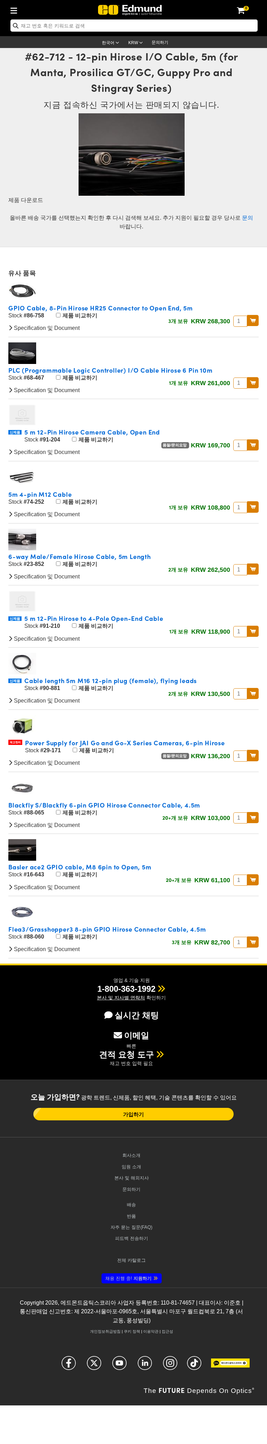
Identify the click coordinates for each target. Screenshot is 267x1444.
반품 (131, 1216)
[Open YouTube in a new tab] (119, 1366)
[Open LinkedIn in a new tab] (145, 1366)
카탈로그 (131, 1260)
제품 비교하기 (79, 315)
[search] (134, 25)
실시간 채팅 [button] (137, 1015)
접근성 (167, 1331)
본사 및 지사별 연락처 (121, 997)
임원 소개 (131, 1166)
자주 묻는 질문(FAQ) (131, 1227)
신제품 (15, 432)
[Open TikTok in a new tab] (194, 1366)
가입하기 (133, 1114)
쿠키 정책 (132, 1331)
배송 (131, 1204)
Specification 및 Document (46, 328)
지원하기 (128, 1278)
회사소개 (131, 1155)
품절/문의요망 (175, 445)
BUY (253, 320)
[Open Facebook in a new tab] (69, 1366)
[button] (126, 988)
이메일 (136, 1035)
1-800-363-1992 (126, 988)
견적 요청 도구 (126, 1054)
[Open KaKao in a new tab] (230, 1366)
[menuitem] (15, 9)
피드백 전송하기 (131, 1238)
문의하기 (160, 42)
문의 (247, 218)
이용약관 (151, 1331)
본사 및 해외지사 (131, 1178)
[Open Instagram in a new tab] (170, 1366)
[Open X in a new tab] (94, 1366)
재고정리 (15, 742)
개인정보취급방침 (105, 1331)
